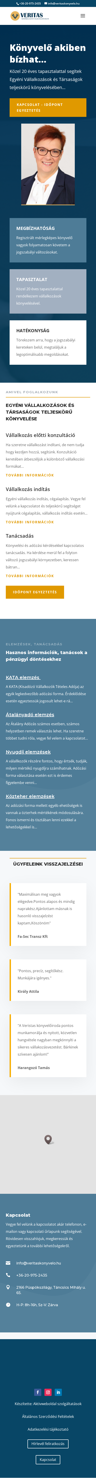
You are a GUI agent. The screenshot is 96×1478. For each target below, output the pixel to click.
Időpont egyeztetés (35, 592)
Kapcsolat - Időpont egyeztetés (40, 107)
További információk (30, 475)
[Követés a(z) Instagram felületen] (48, 1392)
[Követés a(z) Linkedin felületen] (58, 1392)
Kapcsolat (48, 1459)
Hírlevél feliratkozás (48, 1443)
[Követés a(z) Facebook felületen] (37, 1392)
